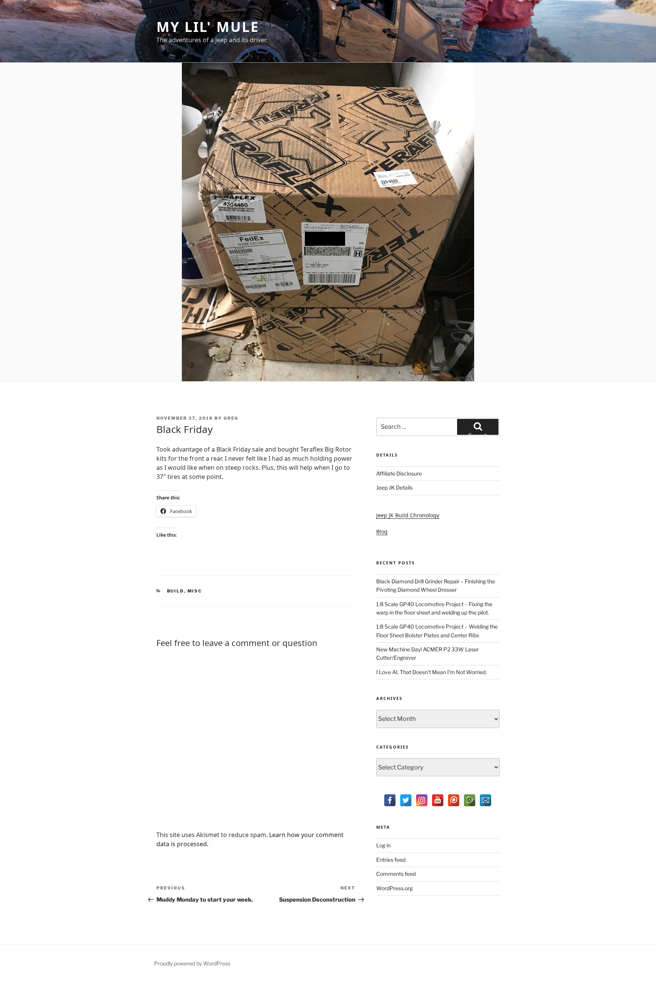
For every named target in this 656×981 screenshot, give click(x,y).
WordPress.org (394, 888)
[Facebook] (390, 800)
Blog (382, 531)
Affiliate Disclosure (399, 473)
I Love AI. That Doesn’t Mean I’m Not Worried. (431, 672)
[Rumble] (470, 800)
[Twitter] (406, 800)
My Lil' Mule (207, 26)
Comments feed (396, 873)
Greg (231, 418)
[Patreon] (454, 800)
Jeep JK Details (394, 487)
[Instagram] (422, 800)
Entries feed (390, 859)
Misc (195, 591)
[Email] (485, 800)
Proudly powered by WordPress (192, 963)
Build (175, 591)
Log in (383, 845)
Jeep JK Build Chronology (407, 515)
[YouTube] (438, 800)
